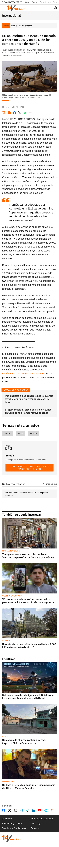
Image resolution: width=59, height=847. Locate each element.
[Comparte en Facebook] (14, 113)
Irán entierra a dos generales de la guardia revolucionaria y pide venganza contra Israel (29, 399)
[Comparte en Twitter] (20, 113)
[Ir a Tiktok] (28, 810)
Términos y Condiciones (14, 828)
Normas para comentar (42, 818)
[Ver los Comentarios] (9, 113)
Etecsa (34, 2)
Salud (26, 2)
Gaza (20, 433)
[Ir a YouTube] (40, 810)
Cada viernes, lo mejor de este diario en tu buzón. (29, 467)
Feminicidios (45, 2)
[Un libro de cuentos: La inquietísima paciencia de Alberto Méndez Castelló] (29, 764)
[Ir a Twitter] (10, 810)
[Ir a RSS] (53, 810)
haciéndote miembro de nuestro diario (23, 373)
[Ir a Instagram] (16, 810)
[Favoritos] (4, 113)
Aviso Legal (36, 823)
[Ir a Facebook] (4, 810)
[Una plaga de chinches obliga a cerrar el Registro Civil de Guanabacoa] (29, 719)
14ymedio (7, 818)
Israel (7, 433)
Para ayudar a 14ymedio (21, 26)
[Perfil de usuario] (55, 8)
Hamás (33, 433)
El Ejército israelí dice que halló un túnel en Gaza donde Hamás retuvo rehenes (28, 411)
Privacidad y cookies (12, 823)
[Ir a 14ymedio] (16, 8)
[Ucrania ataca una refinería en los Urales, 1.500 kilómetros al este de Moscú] (29, 623)
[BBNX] (13, 838)
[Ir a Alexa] (46, 810)
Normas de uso (50, 484)
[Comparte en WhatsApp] (25, 113)
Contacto (35, 828)
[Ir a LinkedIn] (34, 810)
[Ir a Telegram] (22, 810)
